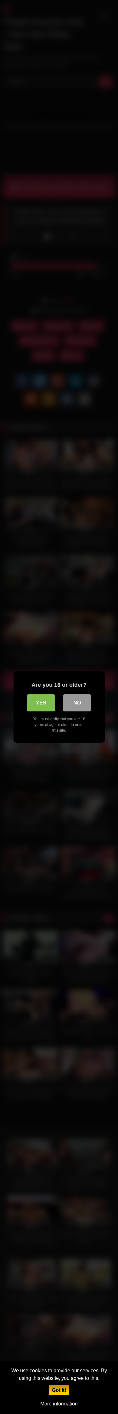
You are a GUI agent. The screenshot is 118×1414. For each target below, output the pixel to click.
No (77, 702)
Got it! (59, 1390)
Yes (41, 702)
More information (59, 1403)
